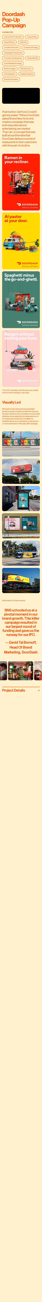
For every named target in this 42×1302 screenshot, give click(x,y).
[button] (21, 96)
